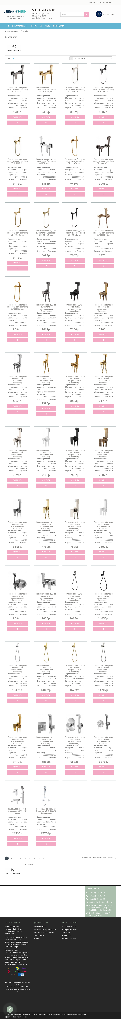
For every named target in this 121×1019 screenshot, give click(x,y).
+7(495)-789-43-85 (97, 893)
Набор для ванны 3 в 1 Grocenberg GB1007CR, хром (17, 811)
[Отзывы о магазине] (113, 2)
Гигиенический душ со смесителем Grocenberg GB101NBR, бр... (17, 161)
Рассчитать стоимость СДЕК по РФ (17, 987)
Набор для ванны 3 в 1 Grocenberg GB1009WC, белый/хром (46, 811)
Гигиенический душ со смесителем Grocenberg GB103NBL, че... (75, 233)
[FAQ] (110, 2)
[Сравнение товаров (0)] (97, 2)
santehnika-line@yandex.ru (100, 902)
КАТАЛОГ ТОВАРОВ (20, 26)
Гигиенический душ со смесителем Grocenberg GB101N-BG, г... (17, 89)
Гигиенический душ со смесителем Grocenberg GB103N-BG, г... (103, 161)
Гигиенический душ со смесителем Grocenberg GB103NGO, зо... (17, 307)
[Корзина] (100, 2)
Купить (18, 117)
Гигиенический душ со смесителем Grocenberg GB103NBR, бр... (103, 233)
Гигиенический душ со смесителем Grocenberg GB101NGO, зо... (75, 161)
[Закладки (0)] (94, 2)
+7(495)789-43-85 (44, 9)
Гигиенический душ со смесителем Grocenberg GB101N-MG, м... (46, 89)
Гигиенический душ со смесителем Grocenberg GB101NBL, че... (103, 89)
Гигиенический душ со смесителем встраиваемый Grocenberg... (46, 308)
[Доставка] (107, 2)
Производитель (13, 31)
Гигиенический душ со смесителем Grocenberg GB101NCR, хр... (46, 161)
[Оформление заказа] (104, 2)
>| (43, 858)
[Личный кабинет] (90, 2)
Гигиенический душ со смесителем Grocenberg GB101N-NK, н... (75, 89)
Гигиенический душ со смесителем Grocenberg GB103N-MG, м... (46, 233)
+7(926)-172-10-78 (97, 896)
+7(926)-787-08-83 (97, 899)
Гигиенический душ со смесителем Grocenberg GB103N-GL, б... (17, 233)
